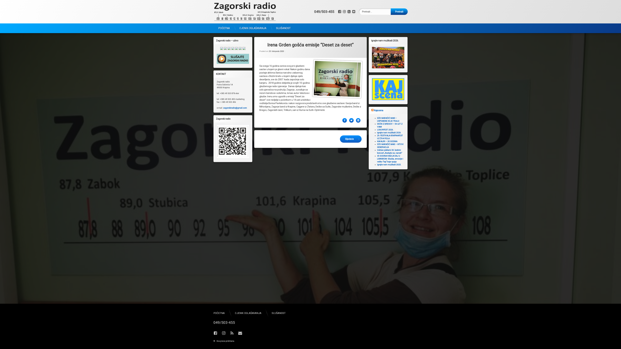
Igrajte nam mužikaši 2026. (389, 133)
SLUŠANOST (283, 28)
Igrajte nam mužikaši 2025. (389, 165)
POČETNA (224, 28)
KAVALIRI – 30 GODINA (387, 141)
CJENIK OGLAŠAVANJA (253, 28)
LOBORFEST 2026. (385, 130)
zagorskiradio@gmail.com (235, 108)
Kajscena (378, 110)
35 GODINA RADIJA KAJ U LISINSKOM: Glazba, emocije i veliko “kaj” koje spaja (390, 159)
